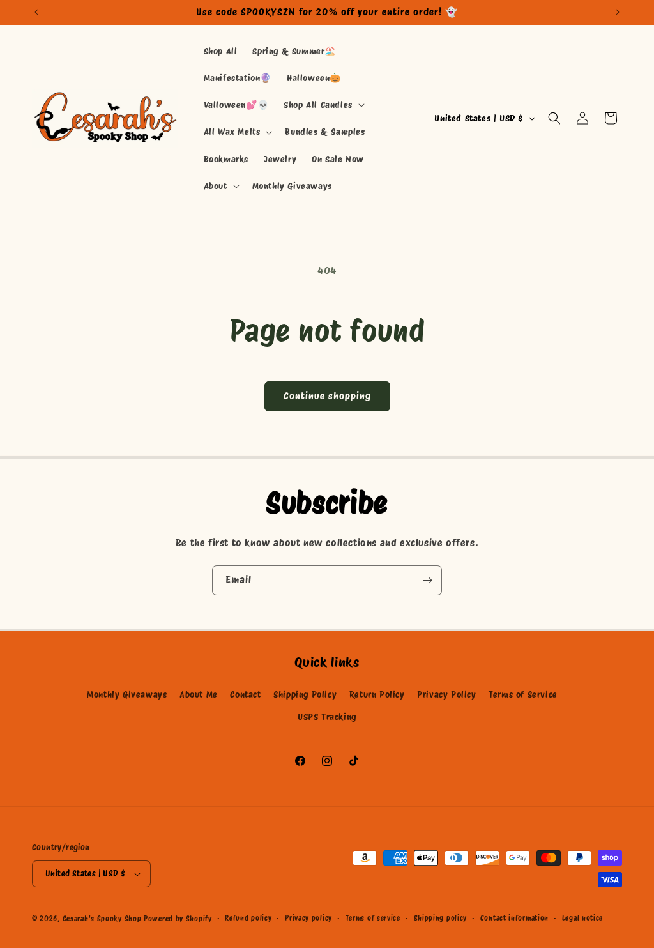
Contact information (514, 918)
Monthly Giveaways (127, 694)
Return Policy (377, 694)
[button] (323, 104)
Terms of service (373, 918)
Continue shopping (327, 396)
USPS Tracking (327, 717)
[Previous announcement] (36, 12)
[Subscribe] (427, 580)
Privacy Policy (446, 694)
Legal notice (582, 918)
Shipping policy (441, 918)
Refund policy (248, 918)
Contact (245, 694)
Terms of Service (523, 694)
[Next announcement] (618, 12)
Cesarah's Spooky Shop (102, 918)
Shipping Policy (305, 694)
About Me (198, 694)
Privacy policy (308, 918)
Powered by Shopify (178, 918)
